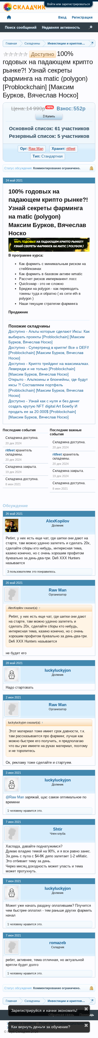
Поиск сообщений (20, 27)
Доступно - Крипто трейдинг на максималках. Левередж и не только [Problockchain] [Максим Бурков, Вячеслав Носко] (48, 368)
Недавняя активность (61, 27)
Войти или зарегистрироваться (68, 4)
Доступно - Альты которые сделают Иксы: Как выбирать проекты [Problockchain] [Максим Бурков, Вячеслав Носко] (49, 336)
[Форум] (9, 17)
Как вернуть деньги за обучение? (40, 1027)
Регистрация (82, 18)
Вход (62, 18)
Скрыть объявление (86, 1009)
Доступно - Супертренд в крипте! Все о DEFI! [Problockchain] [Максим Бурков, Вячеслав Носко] (48, 352)
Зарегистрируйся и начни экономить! (44, 1010)
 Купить (49, 116)
